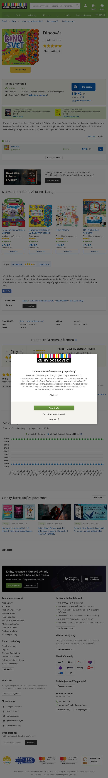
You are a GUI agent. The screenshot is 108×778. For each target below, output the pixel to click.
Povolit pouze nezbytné (54, 414)
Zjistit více (54, 395)
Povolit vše (54, 408)
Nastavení (54, 419)
